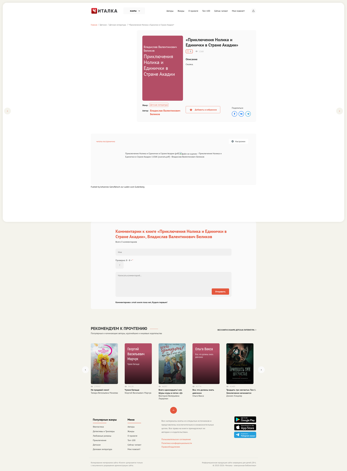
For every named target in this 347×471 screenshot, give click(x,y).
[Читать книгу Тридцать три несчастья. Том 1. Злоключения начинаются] (239, 363)
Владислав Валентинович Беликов (165, 112)
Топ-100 (206, 10)
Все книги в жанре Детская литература (236, 330)
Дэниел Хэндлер (234, 395)
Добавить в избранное (206, 109)
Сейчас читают (221, 10)
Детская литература (117, 24)
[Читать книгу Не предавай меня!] (104, 363)
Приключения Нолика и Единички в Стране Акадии (151, 24)
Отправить (220, 291)
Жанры (181, 10)
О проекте (193, 10)
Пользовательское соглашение (176, 439)
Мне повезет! (238, 10)
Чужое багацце (132, 389)
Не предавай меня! (100, 389)
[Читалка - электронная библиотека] (104, 10)
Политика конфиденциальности (176, 443)
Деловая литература (102, 449)
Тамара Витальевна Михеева (104, 392)
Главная (94, 24)
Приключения (99, 440)
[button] (253, 11)
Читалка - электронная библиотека (240, 465)
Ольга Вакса (198, 395)
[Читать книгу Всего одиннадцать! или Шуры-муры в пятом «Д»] (172, 363)
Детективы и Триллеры (104, 431)
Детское (103, 24)
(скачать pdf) (164, 156)
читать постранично (105, 141)
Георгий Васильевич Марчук (138, 392)
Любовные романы (102, 435)
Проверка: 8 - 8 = (124, 260)
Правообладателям (170, 446)
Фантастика (98, 426)
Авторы (170, 10)
